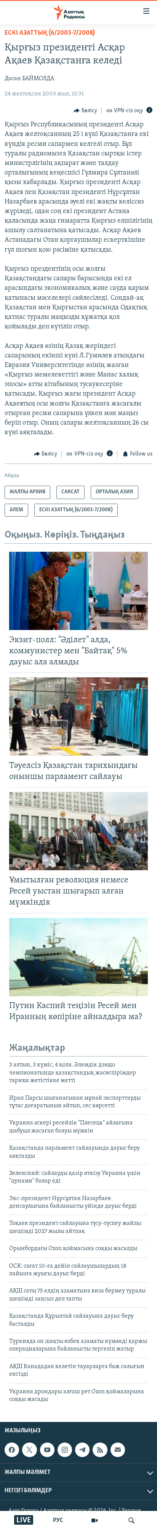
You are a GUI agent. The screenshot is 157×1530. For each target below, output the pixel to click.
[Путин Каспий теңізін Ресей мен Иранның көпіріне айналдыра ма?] (78, 957)
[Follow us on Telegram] (82, 1450)
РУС (58, 1520)
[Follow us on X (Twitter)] (29, 1450)
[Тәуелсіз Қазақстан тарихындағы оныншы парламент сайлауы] (78, 716)
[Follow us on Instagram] (65, 1450)
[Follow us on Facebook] (12, 1450)
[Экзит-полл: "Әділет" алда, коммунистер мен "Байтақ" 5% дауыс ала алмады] (78, 591)
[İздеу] (131, 1520)
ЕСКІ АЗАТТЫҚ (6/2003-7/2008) (50, 33)
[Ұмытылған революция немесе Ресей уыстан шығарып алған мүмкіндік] (78, 831)
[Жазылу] (118, 1450)
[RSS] (100, 1450)
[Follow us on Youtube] (47, 1450)
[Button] (85, 111)
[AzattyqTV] (94, 1520)
